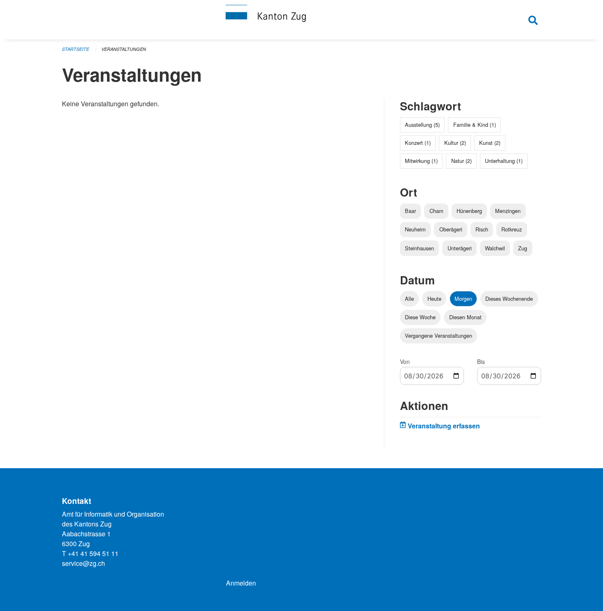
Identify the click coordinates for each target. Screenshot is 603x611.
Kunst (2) (489, 142)
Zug (522, 248)
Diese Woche (420, 317)
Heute (434, 298)
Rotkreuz (511, 229)
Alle (409, 298)
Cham (436, 211)
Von (405, 361)
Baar (410, 211)
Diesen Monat (465, 317)
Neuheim (415, 229)
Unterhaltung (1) (504, 161)
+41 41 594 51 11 (93, 553)
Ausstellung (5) (422, 124)
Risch (481, 229)
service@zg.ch (83, 563)
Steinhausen (419, 248)
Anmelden (241, 583)
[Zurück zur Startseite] (301, 19)
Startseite (75, 49)
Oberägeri (450, 229)
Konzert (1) (418, 142)
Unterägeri (460, 248)
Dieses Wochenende (509, 298)
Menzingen (508, 211)
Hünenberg (469, 211)
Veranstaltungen (123, 49)
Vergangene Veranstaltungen (438, 335)
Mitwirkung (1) (421, 161)
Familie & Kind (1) (474, 124)
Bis (481, 361)
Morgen (463, 298)
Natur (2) (461, 161)
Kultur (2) (455, 142)
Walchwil (495, 248)
